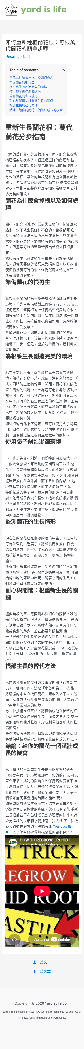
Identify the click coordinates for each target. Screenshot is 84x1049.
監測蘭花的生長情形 (23, 96)
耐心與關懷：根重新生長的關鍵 (31, 100)
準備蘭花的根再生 (21, 82)
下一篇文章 (42, 971)
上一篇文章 (42, 962)
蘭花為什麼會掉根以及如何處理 (31, 77)
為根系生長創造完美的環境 (28, 87)
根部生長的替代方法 (23, 105)
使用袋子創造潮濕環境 (25, 91)
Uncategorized (17, 56)
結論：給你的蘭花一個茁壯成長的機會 (36, 110)
